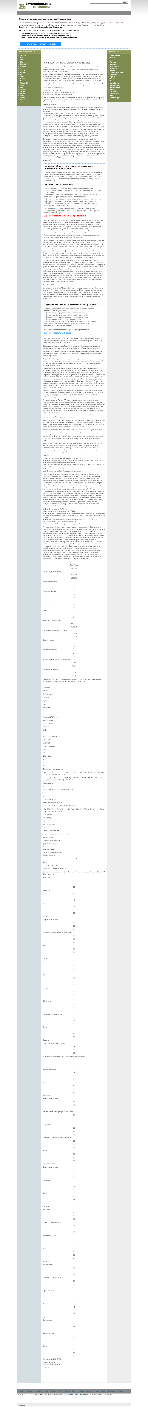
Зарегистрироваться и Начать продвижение (65, 216)
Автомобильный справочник (77, 1394)
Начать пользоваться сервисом (41, 44)
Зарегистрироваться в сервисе (59, 333)
